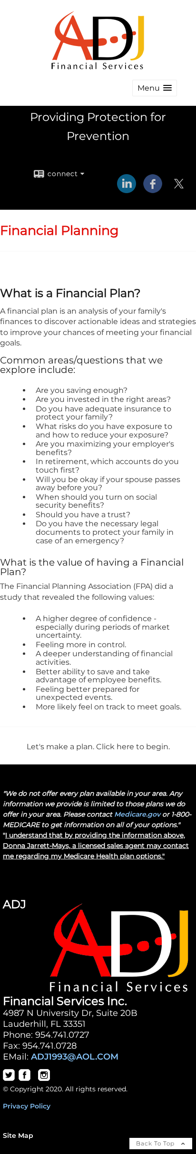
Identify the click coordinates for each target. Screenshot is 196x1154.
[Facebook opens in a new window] (152, 189)
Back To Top (156, 1143)
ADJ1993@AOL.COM (74, 1056)
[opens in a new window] (9, 1078)
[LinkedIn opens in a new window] (126, 189)
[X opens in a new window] (178, 189)
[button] (154, 88)
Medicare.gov (137, 814)
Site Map (18, 1135)
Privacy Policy (26, 1106)
